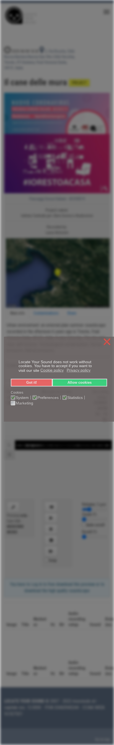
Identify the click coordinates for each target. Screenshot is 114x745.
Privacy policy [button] (78, 370)
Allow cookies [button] (80, 383)
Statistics (75, 397)
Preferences (48, 397)
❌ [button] (107, 342)
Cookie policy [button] (52, 370)
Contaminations (46, 313)
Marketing (24, 403)
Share (71, 313)
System (22, 397)
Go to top (102, 739)
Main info (17, 313)
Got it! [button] (31, 383)
